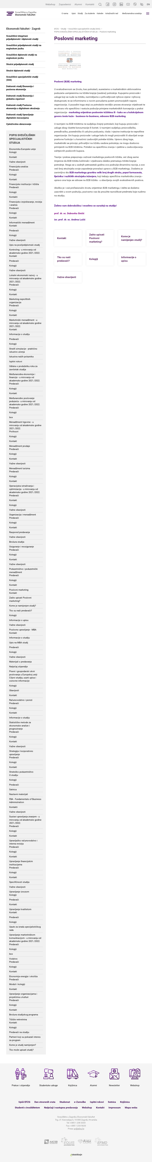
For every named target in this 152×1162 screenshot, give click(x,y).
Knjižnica (125, 1102)
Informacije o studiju (19, 334)
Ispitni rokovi (15, 361)
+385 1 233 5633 (78, 1126)
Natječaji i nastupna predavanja (61, 1107)
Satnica (13, 789)
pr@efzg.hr (79, 1128)
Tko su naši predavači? (20, 610)
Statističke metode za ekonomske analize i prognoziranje (20, 725)
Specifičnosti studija (19, 882)
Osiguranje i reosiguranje (21, 546)
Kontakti (90, 4)
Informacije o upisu (18, 620)
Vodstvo (13, 958)
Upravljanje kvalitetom (20, 909)
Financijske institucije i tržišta (24, 184)
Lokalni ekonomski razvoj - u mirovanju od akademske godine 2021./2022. (25, 278)
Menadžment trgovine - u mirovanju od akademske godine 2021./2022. (25, 425)
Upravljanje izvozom (19, 891)
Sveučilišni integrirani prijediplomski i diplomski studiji (22, 37)
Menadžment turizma (19, 468)
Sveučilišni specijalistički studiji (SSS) (22, 78)
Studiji (80, 13)
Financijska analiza (18, 166)
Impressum (115, 1107)
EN (148, 4)
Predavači (14, 170)
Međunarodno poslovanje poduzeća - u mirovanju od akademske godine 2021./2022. (24, 401)
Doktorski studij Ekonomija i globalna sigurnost (20, 97)
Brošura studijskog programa (23, 1014)
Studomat (65, 1102)
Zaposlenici (65, 4)
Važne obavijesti (17, 162)
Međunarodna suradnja (132, 13)
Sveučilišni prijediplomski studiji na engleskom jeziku (23, 47)
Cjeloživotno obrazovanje (18, 124)
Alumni (78, 4)
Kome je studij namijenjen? (22, 1045)
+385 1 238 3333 (78, 1123)
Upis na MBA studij (18, 642)
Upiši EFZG (24, 1102)
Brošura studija (16, 542)
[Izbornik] (147, 13)
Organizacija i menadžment (22, 514)
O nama (65, 13)
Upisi (74, 13)
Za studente (90, 13)
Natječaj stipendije (18, 666)
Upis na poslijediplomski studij (24, 245)
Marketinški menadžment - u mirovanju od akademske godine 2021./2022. (25, 323)
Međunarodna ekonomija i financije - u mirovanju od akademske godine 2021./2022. (24, 377)
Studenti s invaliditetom (27, 1107)
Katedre (100, 13)
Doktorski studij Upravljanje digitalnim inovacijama (20, 116)
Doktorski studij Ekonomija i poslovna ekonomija (20, 88)
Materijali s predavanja (20, 661)
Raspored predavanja (19, 532)
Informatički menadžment (22, 222)
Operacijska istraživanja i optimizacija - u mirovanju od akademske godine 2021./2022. (24, 489)
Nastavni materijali (18, 794)
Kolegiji (13, 152)
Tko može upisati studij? (21, 1050)
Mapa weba (131, 1107)
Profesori (13, 431)
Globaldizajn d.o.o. (76, 1155)
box (11, 417)
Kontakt (13, 157)
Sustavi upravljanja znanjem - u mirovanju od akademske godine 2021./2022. (25, 819)
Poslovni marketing (18, 590)
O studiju (13, 775)
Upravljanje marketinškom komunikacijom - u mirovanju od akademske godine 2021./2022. (25, 938)
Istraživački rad (111, 13)
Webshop (50, 4)
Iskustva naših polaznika (21, 356)
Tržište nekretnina (18, 1019)
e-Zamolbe (80, 1102)
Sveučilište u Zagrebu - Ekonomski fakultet (21, 13)
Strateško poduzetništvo (21, 772)
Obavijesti (14, 690)
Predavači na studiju (19, 1032)
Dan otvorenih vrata (44, 1102)
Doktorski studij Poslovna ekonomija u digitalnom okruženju (23, 107)
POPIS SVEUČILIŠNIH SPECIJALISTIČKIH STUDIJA (76, 32)
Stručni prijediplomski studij (20, 64)
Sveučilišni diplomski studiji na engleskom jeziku (21, 56)
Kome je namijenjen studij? (22, 605)
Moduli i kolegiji (17, 984)
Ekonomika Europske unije (22, 149)
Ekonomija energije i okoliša (23, 976)
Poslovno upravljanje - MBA (22, 629)
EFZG (56, 29)
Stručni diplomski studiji (18, 70)
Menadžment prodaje (19, 446)
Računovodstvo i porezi (20, 700)
